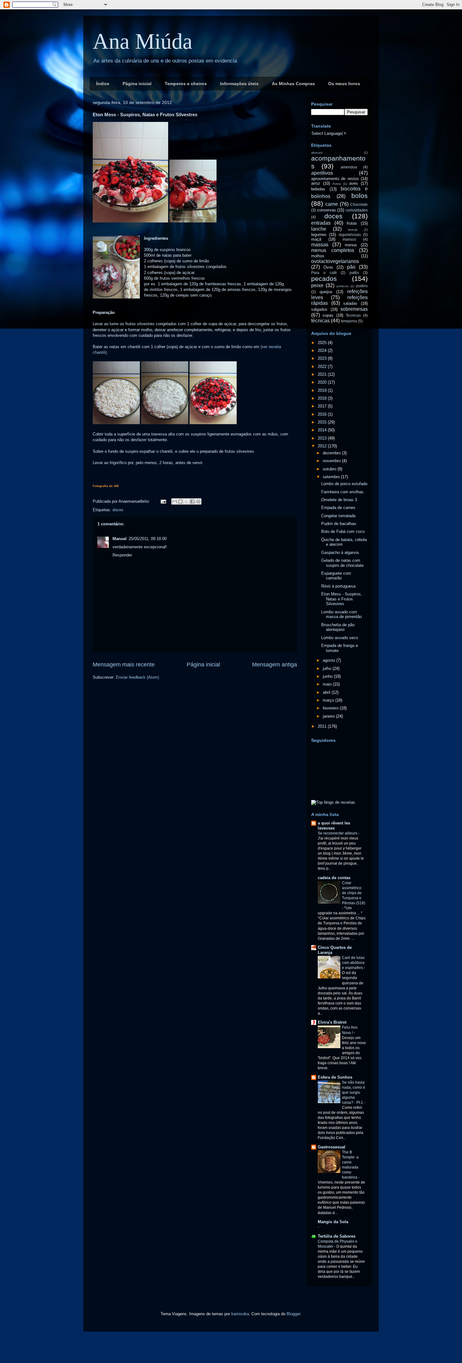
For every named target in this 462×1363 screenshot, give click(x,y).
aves (353, 183)
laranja (353, 229)
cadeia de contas (334, 877)
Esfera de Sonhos (335, 1077)
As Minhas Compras (293, 83)
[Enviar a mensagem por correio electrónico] (163, 501)
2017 (323, 406)
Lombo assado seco (339, 637)
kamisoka (240, 1313)
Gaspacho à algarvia (340, 552)
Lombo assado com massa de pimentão (341, 614)
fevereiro (331, 708)
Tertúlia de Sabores (336, 1236)
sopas (327, 315)
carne (331, 204)
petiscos (343, 286)
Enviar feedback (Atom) (137, 677)
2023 (323, 358)
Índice (102, 83)
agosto (329, 660)
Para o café (324, 273)
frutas (352, 223)
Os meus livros (344, 83)
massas (319, 244)
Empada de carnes (338, 507)
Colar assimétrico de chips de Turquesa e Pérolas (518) (353, 893)
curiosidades (357, 210)
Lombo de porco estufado (344, 483)
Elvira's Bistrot (332, 1022)
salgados (319, 309)
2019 (323, 390)
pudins (362, 286)
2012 (323, 446)
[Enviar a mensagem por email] (174, 501)
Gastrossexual (331, 1147)
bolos (359, 195)
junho (328, 676)
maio (328, 684)
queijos (326, 291)
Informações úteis (239, 83)
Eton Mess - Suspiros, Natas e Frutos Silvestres (341, 599)
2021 (323, 374)
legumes (319, 234)
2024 (323, 350)
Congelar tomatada (338, 515)
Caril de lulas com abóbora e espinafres (353, 962)
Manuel (120, 538)
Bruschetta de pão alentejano (338, 627)
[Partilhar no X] (186, 501)
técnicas (320, 320)
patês (354, 273)
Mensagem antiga (274, 664)
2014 (323, 430)
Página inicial (137, 83)
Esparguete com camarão (336, 576)
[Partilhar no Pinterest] (198, 501)
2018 (323, 398)
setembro (332, 476)
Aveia (337, 183)
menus (351, 245)
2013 (323, 438)
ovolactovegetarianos (335, 261)
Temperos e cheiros (186, 83)
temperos (349, 321)
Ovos (328, 267)
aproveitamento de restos (335, 178)
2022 (323, 366)
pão (351, 267)
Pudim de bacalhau (338, 523)
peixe (317, 285)
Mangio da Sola (333, 1221)
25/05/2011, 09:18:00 (148, 538)
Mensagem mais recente (124, 664)
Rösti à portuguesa (338, 586)
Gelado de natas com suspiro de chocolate (342, 563)
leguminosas (350, 235)
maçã (316, 239)
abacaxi (316, 152)
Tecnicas (353, 315)
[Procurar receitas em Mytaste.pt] (333, 802)
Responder (122, 555)
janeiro (329, 716)
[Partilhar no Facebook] (192, 501)
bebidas (318, 189)
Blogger (293, 1313)
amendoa (349, 167)
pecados (324, 278)
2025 (323, 342)
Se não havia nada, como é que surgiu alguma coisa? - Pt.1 (353, 1092)
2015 (323, 422)
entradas (321, 223)
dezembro (332, 453)
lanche (318, 229)
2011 (323, 726)
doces (118, 509)
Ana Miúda (142, 41)
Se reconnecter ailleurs (338, 833)
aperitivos (322, 173)
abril (327, 692)
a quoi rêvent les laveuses (334, 825)
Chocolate (359, 204)
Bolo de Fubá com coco (343, 531)
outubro (330, 469)
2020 (323, 382)
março (329, 700)
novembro (332, 460)
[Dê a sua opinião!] (180, 501)
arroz (315, 183)
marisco (349, 239)
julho (328, 668)
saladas (350, 303)
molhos (317, 256)
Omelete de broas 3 (339, 499)
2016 (323, 414)
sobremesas (354, 309)
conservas (326, 210)
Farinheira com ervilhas (342, 492)
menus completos (332, 250)
